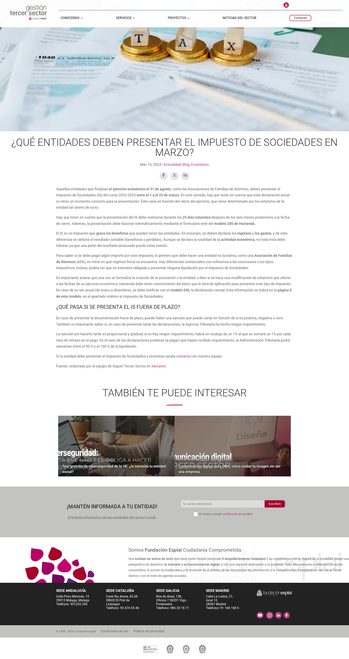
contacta (183, 356)
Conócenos (70, 18)
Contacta (300, 18)
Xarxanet (158, 366)
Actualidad (172, 164)
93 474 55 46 (129, 608)
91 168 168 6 (229, 608)
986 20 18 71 (179, 608)
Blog (185, 164)
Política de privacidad (149, 631)
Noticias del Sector (239, 18)
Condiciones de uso (114, 631)
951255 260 (78, 604)
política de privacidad (237, 514)
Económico (200, 164)
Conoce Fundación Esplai (286, 5)
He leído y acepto (225, 514)
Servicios (124, 18)
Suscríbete (275, 503)
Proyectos (177, 18)
